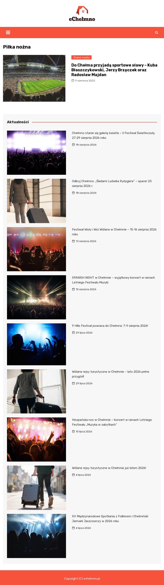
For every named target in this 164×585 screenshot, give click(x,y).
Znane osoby (81, 57)
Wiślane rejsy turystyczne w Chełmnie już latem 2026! (109, 468)
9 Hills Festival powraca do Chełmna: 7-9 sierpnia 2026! (110, 326)
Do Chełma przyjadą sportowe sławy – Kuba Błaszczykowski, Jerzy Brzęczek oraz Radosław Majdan (114, 70)
